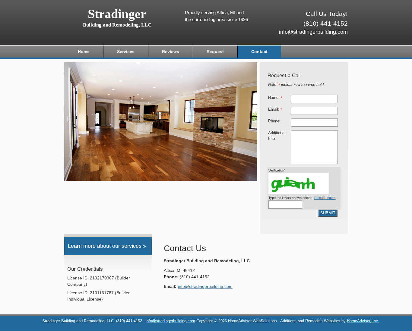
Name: (275, 98)
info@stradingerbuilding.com (313, 32)
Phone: (274, 121)
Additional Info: (276, 136)
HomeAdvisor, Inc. (363, 321)
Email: (275, 109)
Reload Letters (325, 198)
